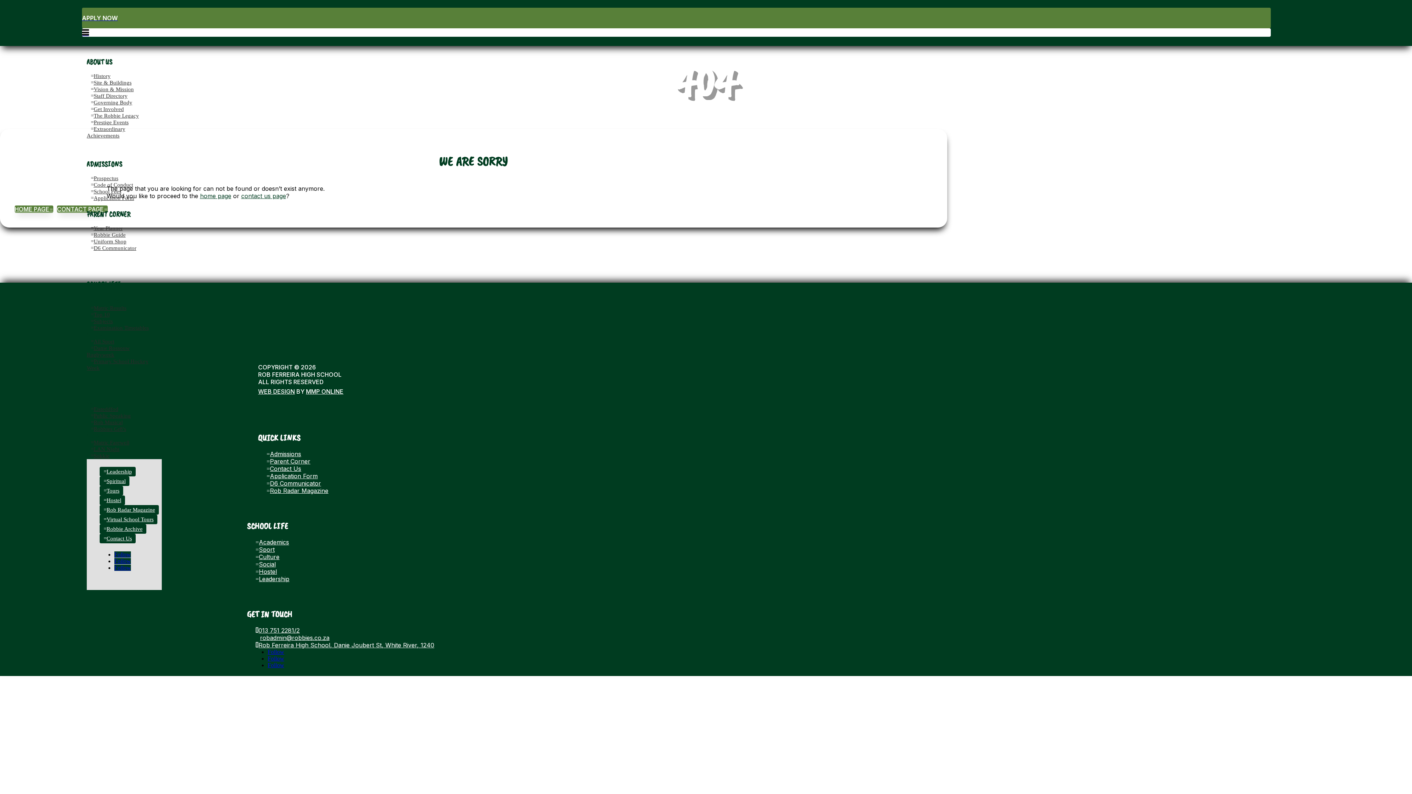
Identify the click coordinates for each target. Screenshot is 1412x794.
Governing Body (113, 102)
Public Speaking (112, 416)
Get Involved (109, 109)
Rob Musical (108, 422)
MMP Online (324, 391)
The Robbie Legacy (116, 116)
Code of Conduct (113, 185)
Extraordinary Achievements (106, 132)
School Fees (107, 191)
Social (97, 435)
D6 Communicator (115, 248)
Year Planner (108, 228)
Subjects (103, 321)
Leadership (119, 472)
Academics (104, 301)
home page (215, 196)
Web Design (276, 391)
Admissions (285, 454)
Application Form (114, 198)
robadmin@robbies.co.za (294, 637)
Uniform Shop (110, 241)
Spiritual (116, 481)
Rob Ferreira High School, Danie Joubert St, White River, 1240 (346, 645)
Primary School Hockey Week (118, 364)
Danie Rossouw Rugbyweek (108, 351)
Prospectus (106, 178)
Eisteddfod (106, 409)
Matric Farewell (111, 443)
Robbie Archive (125, 529)
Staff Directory (111, 96)
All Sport (104, 341)
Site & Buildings (113, 83)
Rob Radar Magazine (131, 510)
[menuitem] (676, 18)
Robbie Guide (110, 235)
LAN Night (107, 449)
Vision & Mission (114, 89)
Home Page (34, 209)
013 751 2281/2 (279, 630)
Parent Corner (290, 461)
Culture (100, 402)
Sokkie (102, 456)
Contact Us (119, 538)
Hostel (114, 500)
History (102, 76)
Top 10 (102, 315)
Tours (113, 491)
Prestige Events (111, 122)
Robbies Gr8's (110, 429)
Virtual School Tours (130, 519)
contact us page (263, 196)
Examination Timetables (121, 328)
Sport (96, 334)
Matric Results (110, 308)
